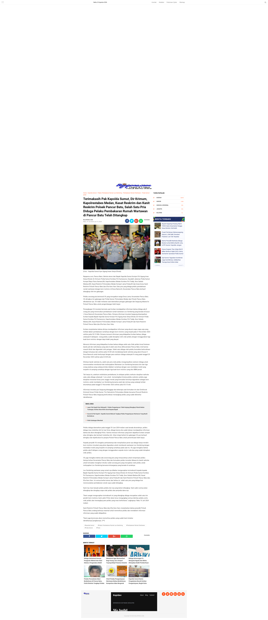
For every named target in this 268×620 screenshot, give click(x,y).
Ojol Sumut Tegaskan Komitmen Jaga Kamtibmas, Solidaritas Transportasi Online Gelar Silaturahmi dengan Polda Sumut (172, 260)
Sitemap (182, 2)
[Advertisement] (134, 14)
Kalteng (159, 212)
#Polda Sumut (89, 528)
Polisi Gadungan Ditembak (95, 420)
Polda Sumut (145, 193)
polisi (84, 195)
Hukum (159, 201)
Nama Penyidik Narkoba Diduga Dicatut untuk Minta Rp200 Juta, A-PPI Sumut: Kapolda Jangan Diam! (172, 243)
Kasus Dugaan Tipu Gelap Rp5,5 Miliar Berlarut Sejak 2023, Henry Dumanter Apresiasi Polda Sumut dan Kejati (172, 251)
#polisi (98, 528)
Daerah (159, 197)
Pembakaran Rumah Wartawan (132, 193)
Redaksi (161, 2)
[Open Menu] (2, 2)
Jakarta (159, 209)
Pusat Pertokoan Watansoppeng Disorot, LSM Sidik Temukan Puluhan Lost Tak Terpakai (172, 234)
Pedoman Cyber (172, 2)
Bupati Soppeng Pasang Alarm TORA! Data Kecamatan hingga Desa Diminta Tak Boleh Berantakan (172, 226)
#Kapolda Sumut (89, 525)
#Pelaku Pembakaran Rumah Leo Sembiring (110, 525)
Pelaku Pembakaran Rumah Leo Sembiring (110, 193)
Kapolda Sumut (92, 193)
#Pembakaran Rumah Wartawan (135, 525)
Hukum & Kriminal (163, 205)
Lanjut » (181, 265)
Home (85, 193)
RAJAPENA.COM (139, 616)
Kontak (154, 2)
